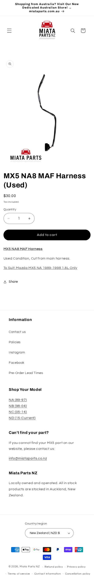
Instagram (17, 352)
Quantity (9, 209)
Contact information (47, 574)
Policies (15, 342)
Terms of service (19, 574)
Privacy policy (76, 567)
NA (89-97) (18, 400)
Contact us (17, 332)
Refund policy (54, 567)
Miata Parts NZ (30, 567)
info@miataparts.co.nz (28, 458)
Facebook (16, 362)
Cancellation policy (77, 574)
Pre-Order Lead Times (26, 373)
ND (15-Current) (22, 418)
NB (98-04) (18, 406)
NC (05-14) (18, 412)
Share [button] (13, 281)
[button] (9, 31)
